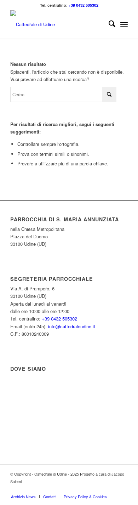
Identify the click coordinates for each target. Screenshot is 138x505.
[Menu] (124, 24)
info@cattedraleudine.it (71, 326)
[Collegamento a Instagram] (112, 489)
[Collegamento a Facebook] (90, 489)
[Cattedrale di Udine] (57, 24)
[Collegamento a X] (101, 489)
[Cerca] (108, 24)
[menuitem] (108, 24)
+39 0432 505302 (83, 5)
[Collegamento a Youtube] (122, 489)
